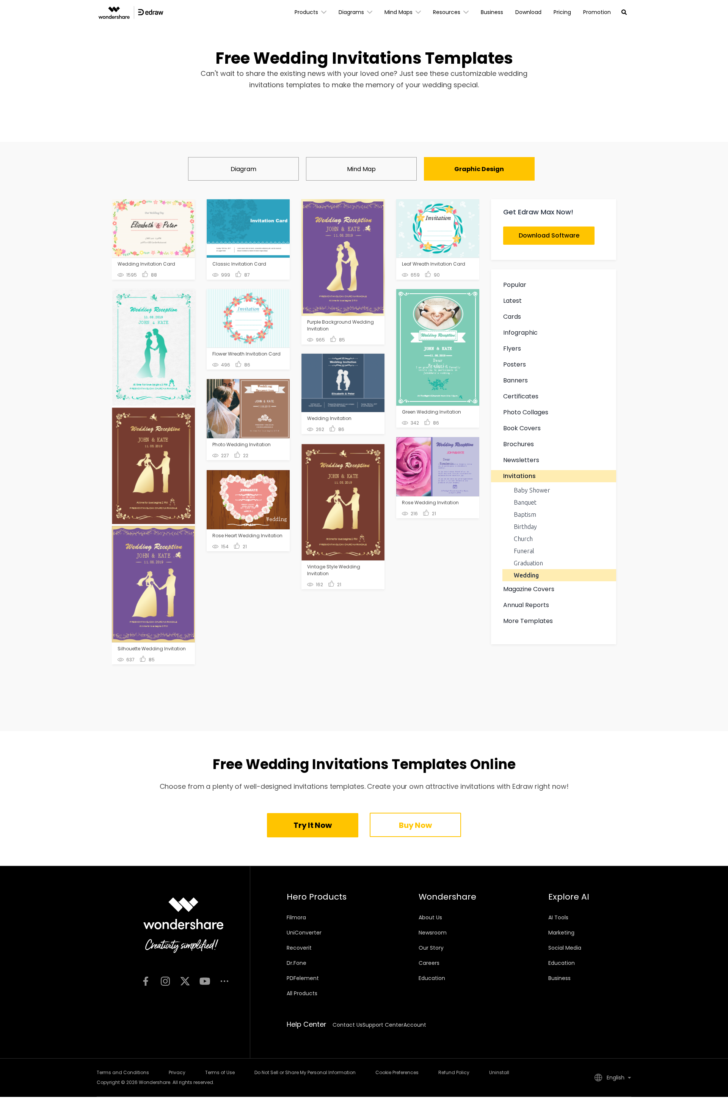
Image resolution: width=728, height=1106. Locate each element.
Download (528, 12)
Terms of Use (220, 1072)
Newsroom (433, 932)
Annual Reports (526, 605)
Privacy (177, 1072)
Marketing (561, 932)
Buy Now (415, 825)
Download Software (549, 235)
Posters (514, 364)
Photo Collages (525, 412)
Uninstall (499, 1072)
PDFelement (303, 978)
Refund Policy (453, 1072)
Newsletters (521, 460)
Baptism (525, 514)
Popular (514, 284)
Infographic (520, 332)
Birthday (525, 526)
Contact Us (347, 1025)
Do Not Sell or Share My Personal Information (305, 1072)
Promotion (597, 12)
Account (414, 1025)
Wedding (526, 575)
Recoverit (299, 948)
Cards (512, 316)
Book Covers (522, 428)
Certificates (520, 396)
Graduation (528, 563)
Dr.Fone (296, 963)
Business (492, 12)
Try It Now (312, 825)
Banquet (525, 502)
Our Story (431, 948)
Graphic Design (479, 169)
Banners (515, 380)
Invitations (519, 476)
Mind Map (361, 169)
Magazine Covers (528, 589)
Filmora (296, 917)
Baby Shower (532, 490)
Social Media (564, 948)
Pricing (562, 12)
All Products (302, 993)
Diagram (243, 169)
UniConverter (304, 932)
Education (432, 978)
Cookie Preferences (397, 1072)
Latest (512, 300)
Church (523, 538)
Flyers (512, 348)
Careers (429, 963)
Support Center (382, 1025)
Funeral (524, 550)
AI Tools (558, 917)
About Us (430, 917)
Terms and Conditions (123, 1072)
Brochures (518, 444)
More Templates (528, 621)
